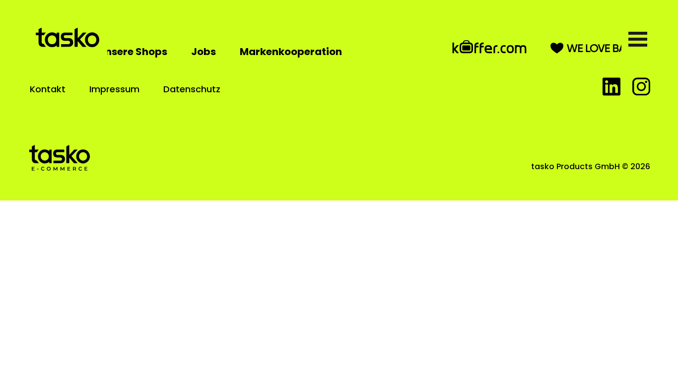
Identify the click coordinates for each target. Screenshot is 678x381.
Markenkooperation (291, 52)
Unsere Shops (132, 52)
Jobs (203, 52)
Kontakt (48, 89)
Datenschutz (191, 89)
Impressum (114, 89)
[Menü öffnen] (637, 39)
